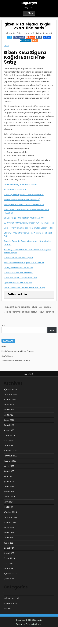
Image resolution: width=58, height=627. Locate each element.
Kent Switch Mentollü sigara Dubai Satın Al (24, 262)
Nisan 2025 (9, 471)
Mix (36, 40)
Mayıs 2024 (9, 527)
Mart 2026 (8, 414)
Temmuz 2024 (10, 517)
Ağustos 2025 (10, 450)
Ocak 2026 (9, 425)
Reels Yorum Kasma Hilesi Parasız (17, 351)
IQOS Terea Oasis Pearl (15, 189)
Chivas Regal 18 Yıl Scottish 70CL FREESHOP (24, 217)
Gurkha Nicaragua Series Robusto (20, 184)
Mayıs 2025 (9, 466)
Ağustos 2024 (10, 512)
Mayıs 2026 (9, 404)
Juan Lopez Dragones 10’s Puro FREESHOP (24, 194)
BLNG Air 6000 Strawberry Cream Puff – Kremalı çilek (29, 222)
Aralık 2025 (9, 430)
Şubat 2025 (9, 481)
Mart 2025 (8, 476)
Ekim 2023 (8, 563)
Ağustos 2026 (10, 389)
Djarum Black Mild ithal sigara (18, 282)
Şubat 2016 (9, 578)
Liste (3, 346)
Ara (3, 325)
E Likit (6, 45)
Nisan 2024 (9, 532)
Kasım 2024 (9, 496)
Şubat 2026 (9, 420)
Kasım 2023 (9, 558)
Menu (30, 13)
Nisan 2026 (9, 409)
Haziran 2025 (10, 461)
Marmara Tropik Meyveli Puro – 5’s (20, 277)
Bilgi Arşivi (29, 3)
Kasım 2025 (9, 435)
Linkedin (26, 40)
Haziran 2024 (10, 522)
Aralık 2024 (9, 491)
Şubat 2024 (9, 543)
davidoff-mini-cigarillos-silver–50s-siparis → (29, 306)
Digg (48, 37)
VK (40, 37)
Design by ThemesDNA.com (29, 624)
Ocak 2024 (9, 548)
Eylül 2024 (8, 507)
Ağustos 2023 (10, 573)
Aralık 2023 (9, 553)
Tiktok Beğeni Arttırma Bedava (15, 360)
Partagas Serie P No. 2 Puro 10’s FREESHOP (24, 204)
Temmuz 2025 (10, 455)
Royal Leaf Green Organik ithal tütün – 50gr (24, 287)
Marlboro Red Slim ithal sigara (18, 257)
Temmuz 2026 (10, 394)
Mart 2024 (8, 537)
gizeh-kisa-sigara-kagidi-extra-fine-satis (28, 26)
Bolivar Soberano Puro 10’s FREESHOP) (22, 199)
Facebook (19, 37)
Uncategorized (45, 33)
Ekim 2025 (8, 440)
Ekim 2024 (8, 501)
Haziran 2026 (10, 399)
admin (12, 33)
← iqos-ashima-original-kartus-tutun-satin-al (29, 311)
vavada (7, 608)
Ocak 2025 (9, 486)
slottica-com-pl (11, 598)
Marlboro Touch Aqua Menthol (18, 272)
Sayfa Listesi (7, 356)
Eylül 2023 (8, 568)
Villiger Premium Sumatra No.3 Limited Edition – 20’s (28, 227)
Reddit (32, 37)
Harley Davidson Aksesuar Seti (18, 267)
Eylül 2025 (8, 445)
